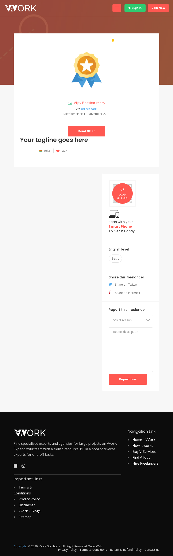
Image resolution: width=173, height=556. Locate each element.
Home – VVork (143, 439)
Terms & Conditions (93, 549)
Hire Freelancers (145, 463)
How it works (142, 445)
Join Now (158, 8)
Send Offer (86, 131)
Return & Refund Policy (126, 549)
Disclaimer (27, 505)
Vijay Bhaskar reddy (89, 102)
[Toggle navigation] (116, 8)
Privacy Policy (29, 499)
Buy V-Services (144, 451)
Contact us (152, 549)
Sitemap (25, 517)
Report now (128, 379)
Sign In (136, 8)
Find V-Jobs (141, 457)
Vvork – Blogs (30, 511)
